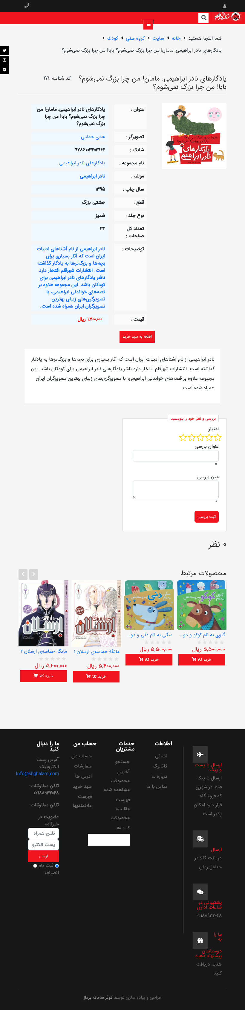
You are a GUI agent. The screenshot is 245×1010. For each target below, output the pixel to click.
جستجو (122, 761)
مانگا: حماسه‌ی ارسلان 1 (97, 651)
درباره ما (159, 776)
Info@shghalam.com (37, 774)
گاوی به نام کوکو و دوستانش (201, 635)
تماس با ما (156, 786)
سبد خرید (82, 786)
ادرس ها (83, 776)
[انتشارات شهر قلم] (227, 18)
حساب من (81, 756)
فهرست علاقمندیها (82, 801)
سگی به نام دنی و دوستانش (148, 635)
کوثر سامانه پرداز (98, 997)
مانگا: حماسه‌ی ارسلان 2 (44, 651)
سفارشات (83, 766)
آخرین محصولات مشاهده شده (117, 780)
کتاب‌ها (122, 828)
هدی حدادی (93, 136)
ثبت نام (46, 865)
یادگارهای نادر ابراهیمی (82, 163)
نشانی (161, 756)
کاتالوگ (160, 766)
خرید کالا (45, 676)
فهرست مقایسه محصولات (120, 808)
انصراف (52, 872)
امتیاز (214, 429)
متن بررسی (208, 477)
